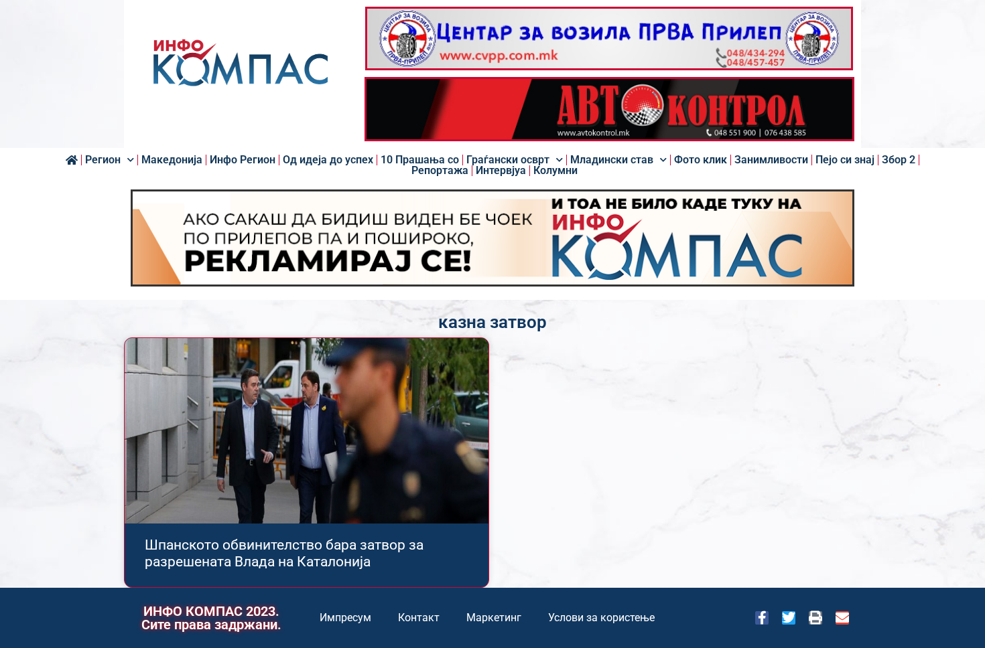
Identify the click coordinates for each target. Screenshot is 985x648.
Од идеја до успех (328, 160)
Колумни (555, 170)
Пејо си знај (844, 160)
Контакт (419, 617)
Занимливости (771, 160)
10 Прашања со (420, 160)
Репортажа (439, 170)
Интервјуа (501, 170)
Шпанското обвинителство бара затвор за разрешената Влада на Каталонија (284, 553)
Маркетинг (493, 617)
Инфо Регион (242, 160)
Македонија (171, 160)
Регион (103, 160)
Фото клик (700, 160)
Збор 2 (898, 160)
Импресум (345, 617)
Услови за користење (601, 617)
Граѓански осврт (507, 160)
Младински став (611, 160)
